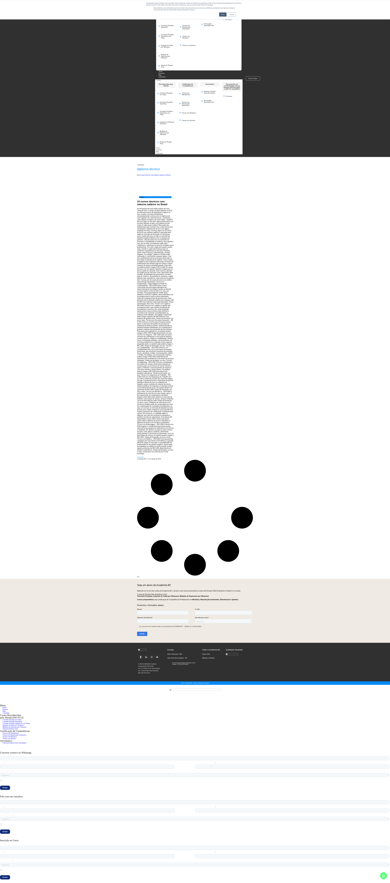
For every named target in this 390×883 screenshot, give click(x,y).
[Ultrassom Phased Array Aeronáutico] (202, 92)
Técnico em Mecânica (186, 37)
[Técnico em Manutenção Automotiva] (180, 27)
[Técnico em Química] (180, 45)
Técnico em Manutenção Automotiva (186, 27)
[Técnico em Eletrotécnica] (180, 93)
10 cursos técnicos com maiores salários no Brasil (152, 203)
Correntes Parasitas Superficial (167, 26)
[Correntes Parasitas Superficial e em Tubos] (159, 36)
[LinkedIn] (146, 657)
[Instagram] (152, 657)
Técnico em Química (189, 45)
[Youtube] (157, 657)
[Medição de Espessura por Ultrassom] (159, 56)
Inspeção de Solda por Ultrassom (167, 46)
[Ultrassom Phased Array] (159, 66)
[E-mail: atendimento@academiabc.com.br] (169, 663)
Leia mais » (141, 457)
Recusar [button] (231, 14)
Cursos (158, 80)
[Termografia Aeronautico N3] (202, 24)
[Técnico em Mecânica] (180, 36)
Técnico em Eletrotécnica (186, 93)
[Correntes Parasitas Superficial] (159, 26)
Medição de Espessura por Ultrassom (165, 56)
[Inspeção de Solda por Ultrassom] (159, 46)
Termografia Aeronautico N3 (209, 24)
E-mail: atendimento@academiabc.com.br (183, 663)
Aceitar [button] (223, 14)
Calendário (159, 153)
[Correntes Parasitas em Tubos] (158, 93)
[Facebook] (141, 657)
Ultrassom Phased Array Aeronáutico (210, 92)
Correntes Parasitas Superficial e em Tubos (167, 36)
